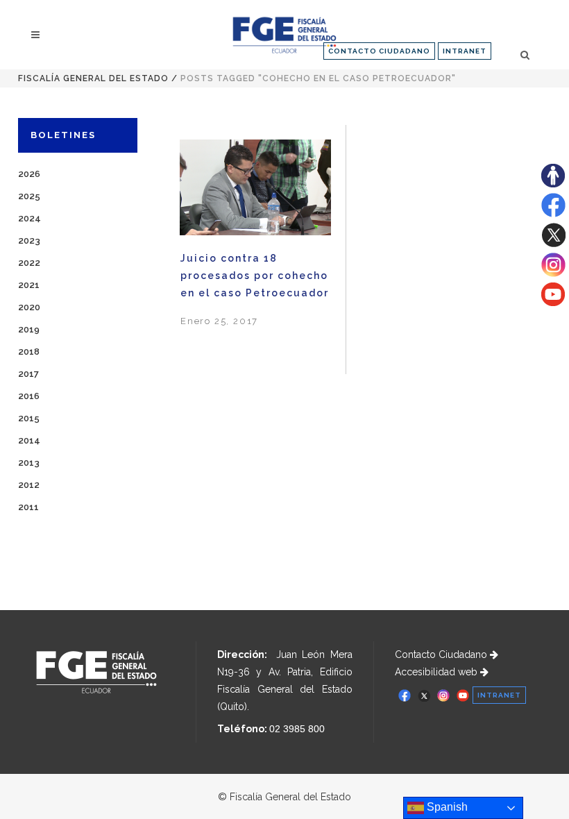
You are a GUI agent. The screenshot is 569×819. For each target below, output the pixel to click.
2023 (29, 240)
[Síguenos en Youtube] (553, 302)
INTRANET (464, 51)
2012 (29, 485)
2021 (29, 285)
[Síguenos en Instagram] (553, 273)
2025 (29, 196)
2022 (29, 262)
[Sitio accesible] (553, 183)
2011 (28, 507)
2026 (29, 174)
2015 (29, 418)
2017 (28, 374)
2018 (29, 351)
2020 (29, 307)
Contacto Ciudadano (442, 654)
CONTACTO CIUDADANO (379, 51)
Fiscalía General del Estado (93, 78)
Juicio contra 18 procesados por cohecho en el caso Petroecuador (254, 275)
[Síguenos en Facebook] (553, 213)
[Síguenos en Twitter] (553, 243)
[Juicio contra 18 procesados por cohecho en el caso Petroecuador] (255, 187)
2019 (29, 329)
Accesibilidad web (437, 671)
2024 (29, 218)
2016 (29, 396)
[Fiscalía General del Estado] (284, 35)
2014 (29, 440)
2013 (29, 462)
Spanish (446, 807)
